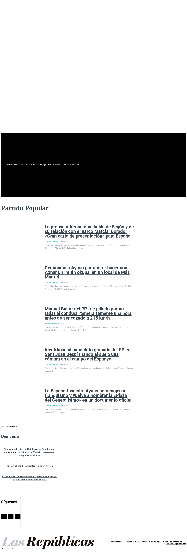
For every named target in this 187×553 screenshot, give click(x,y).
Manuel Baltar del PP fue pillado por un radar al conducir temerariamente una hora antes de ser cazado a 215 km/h (88, 313)
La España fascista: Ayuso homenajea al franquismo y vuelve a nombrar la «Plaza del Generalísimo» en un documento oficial (88, 395)
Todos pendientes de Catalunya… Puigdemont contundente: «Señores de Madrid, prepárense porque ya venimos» (29, 452)
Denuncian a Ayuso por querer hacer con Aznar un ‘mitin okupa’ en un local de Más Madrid (87, 272)
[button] (106, 180)
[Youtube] (107, 174)
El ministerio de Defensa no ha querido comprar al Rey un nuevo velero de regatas (29, 478)
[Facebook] (97, 174)
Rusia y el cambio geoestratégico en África (29, 465)
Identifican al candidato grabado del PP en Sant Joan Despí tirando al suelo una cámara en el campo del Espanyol (88, 354)
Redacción (50, 323)
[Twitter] (102, 174)
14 (6, 426)
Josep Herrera (51, 241)
